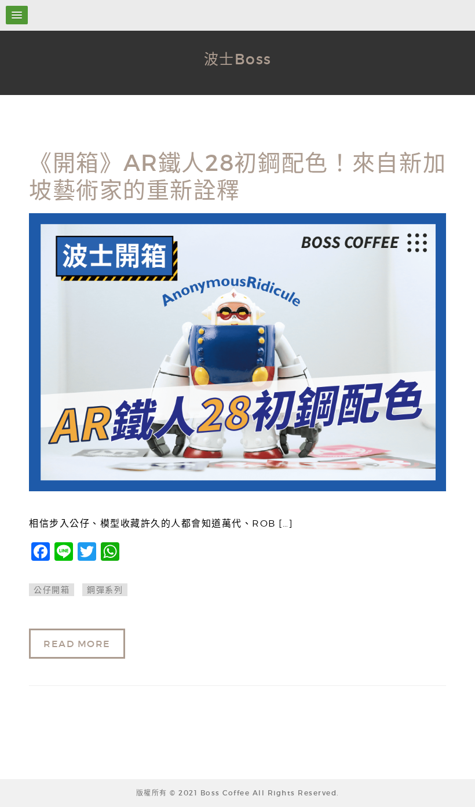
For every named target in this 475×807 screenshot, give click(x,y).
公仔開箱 (52, 590)
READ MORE (77, 643)
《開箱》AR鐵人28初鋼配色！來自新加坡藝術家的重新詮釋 (237, 177)
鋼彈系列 (105, 590)
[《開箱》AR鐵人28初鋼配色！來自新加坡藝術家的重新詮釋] (237, 352)
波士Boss (238, 59)
